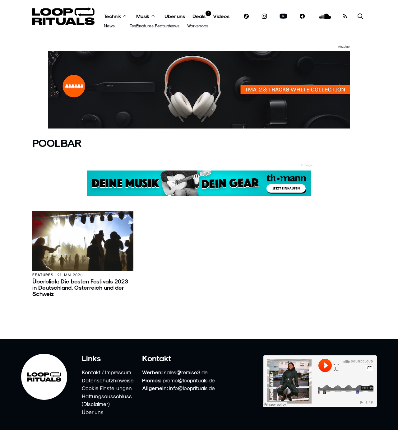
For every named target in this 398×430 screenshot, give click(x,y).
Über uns (174, 16)
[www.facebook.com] (302, 16)
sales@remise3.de (186, 372)
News (109, 25)
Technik (112, 16)
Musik (143, 16)
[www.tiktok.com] (246, 16)
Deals (199, 16)
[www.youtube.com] (283, 16)
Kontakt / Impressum (106, 372)
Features (145, 25)
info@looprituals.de (192, 388)
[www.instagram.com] (264, 16)
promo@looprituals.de (189, 380)
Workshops (197, 25)
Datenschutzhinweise (108, 380)
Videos (221, 16)
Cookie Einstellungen (107, 388)
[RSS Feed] (345, 16)
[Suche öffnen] (360, 16)
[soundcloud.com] (325, 16)
